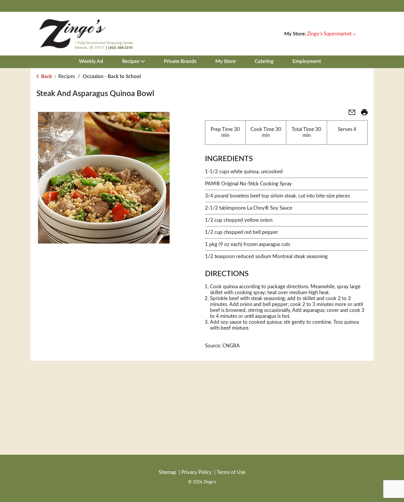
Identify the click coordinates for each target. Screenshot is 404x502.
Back (46, 76)
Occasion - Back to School (112, 76)
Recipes (66, 76)
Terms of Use (231, 472)
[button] (331, 33)
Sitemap (167, 472)
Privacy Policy (196, 472)
